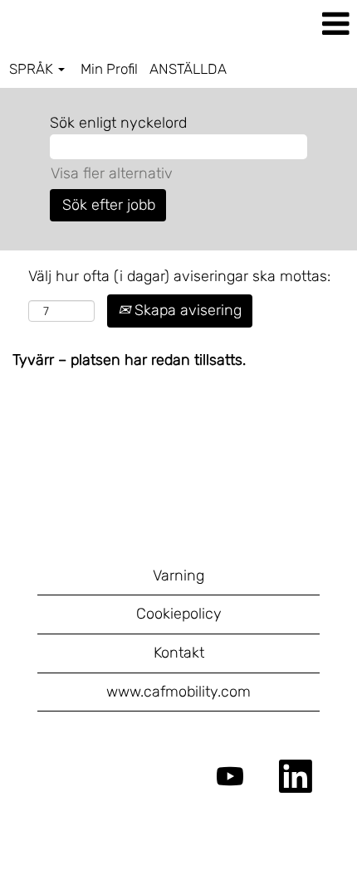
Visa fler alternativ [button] (112, 173)
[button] (297, 25)
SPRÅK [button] (32, 69)
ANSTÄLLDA (188, 69)
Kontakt (179, 653)
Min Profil (109, 69)
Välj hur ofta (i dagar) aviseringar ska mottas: (179, 276)
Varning (178, 575)
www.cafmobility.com (178, 691)
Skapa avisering (186, 310)
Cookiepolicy (179, 614)
